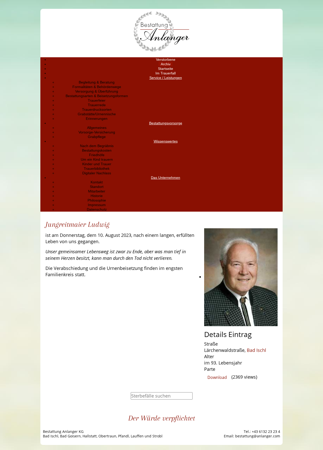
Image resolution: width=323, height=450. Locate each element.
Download (217, 377)
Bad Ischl (256, 350)
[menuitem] (165, 60)
